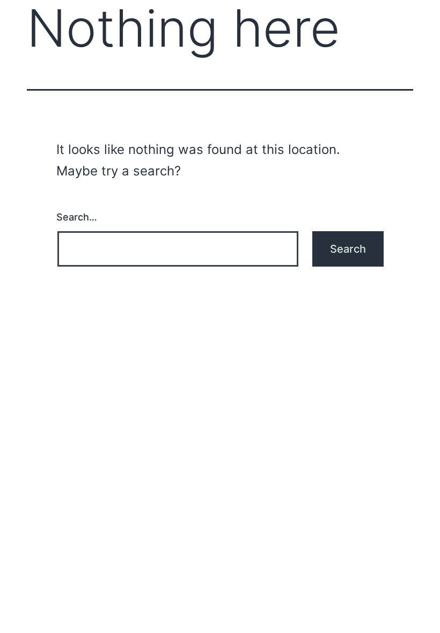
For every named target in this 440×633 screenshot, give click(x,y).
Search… (76, 217)
